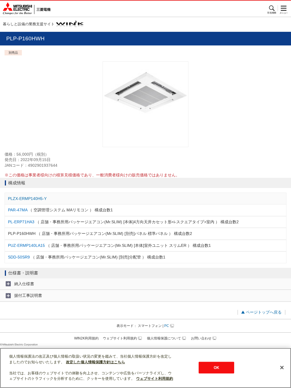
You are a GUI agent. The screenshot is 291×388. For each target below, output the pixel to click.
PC (166, 326)
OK (216, 367)
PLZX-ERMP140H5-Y (27, 198)
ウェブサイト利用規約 (120, 338)
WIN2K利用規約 (86, 338)
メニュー (284, 8)
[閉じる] (282, 367)
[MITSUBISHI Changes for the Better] (25, 9)
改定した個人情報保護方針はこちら (95, 362)
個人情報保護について (164, 338)
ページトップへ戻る (264, 312)
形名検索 (272, 8)
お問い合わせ (201, 338)
